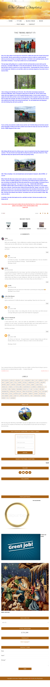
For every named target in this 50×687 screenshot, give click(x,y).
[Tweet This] (40, 213)
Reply (47, 252)
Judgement (25, 393)
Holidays (25, 382)
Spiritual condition (24, 395)
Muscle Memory (5, 395)
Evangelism (12, 391)
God (40, 391)
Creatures (41, 389)
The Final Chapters (25, 8)
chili (8, 398)
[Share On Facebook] (43, 213)
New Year (4, 384)
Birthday (13, 384)
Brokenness (19, 389)
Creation (12, 380)
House (10, 393)
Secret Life (16, 395)
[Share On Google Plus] (45, 213)
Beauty (8, 384)
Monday (36, 393)
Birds (9, 389)
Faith (15, 382)
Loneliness (42, 382)
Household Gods (17, 393)
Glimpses (36, 391)
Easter (28, 384)
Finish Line (18, 391)
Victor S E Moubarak (10, 317)
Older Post (44, 370)
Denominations (5, 391)
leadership (12, 398)
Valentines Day (26, 386)
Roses (11, 395)
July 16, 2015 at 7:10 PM (12, 336)
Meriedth (31, 393)
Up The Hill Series (18, 386)
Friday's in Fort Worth (27, 391)
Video (31, 395)
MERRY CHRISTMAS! (5, 612)
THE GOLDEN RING (36, 500)
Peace (11, 382)
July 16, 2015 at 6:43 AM (9, 240)
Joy (45, 386)
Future (37, 382)
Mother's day (42, 393)
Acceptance (4, 389)
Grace (33, 380)
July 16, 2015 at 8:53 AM (9, 269)
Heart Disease (5, 393)
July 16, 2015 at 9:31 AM (12, 287)
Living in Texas (39, 384)
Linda (6, 238)
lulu (9, 255)
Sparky (6, 268)
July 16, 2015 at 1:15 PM (9, 297)
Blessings (19, 384)
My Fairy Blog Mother (38, 678)
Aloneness (33, 386)
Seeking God (4, 386)
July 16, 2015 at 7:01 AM (12, 257)
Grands (32, 384)
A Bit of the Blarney (10, 296)
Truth (46, 380)
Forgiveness (27, 380)
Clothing (36, 389)
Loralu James (15, 678)
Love (22, 380)
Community (40, 380)
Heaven (19, 382)
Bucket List (26, 389)
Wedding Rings (37, 395)
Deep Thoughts (5, 380)
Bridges (14, 389)
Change (7, 382)
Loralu (9, 285)
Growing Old (40, 386)
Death (24, 384)
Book (3, 382)
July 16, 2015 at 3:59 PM (12, 308)
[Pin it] (48, 213)
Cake (31, 389)
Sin (36, 380)
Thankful (11, 386)
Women (43, 395)
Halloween (44, 391)
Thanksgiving (31, 382)
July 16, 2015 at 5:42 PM (9, 319)
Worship (3, 398)
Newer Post (5, 370)
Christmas (17, 380)
